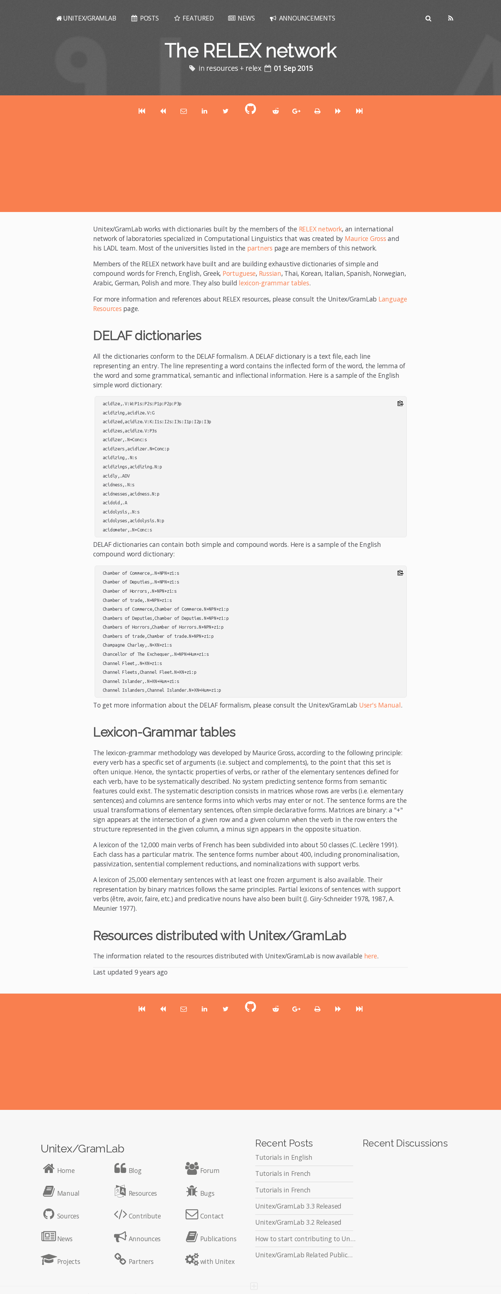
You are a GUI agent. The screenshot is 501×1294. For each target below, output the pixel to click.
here (370, 955)
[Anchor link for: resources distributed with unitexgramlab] (352, 934)
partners (260, 248)
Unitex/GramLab (82, 1148)
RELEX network (320, 228)
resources (222, 68)
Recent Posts (284, 1143)
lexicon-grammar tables (274, 282)
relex (253, 68)
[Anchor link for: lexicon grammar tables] (241, 731)
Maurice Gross (365, 238)
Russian (270, 273)
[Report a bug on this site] (253, 1283)
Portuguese (239, 273)
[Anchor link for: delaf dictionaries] (207, 334)
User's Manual (380, 705)
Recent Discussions (405, 1143)
